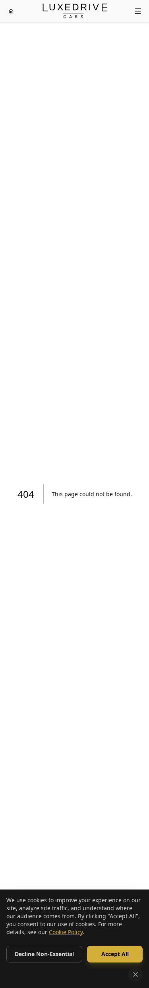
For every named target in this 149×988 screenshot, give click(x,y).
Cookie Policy (66, 932)
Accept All (115, 954)
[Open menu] (138, 11)
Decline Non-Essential (44, 954)
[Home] (11, 11)
